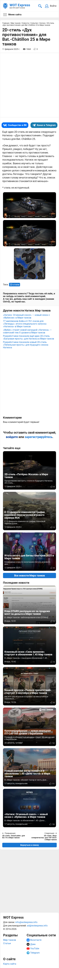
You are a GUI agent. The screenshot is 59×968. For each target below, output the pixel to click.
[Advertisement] (29, 881)
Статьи (7, 943)
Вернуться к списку (29, 845)
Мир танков (9, 940)
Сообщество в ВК (17, 125)
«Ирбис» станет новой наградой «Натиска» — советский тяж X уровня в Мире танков (27, 331)
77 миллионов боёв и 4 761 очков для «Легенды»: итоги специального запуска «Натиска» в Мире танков (24, 324)
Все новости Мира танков (29, 575)
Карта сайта (9, 963)
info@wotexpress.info (26, 922)
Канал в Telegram (46, 125)
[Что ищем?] (40, 6)
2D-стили (14, 284)
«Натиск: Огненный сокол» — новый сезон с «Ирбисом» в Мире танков (26, 316)
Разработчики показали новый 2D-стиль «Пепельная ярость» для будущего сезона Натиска (25, 345)
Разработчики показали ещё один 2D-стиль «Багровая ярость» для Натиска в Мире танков (28, 337)
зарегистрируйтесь (38, 437)
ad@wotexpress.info (37, 925)
